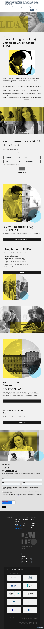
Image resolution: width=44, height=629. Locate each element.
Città (7, 161)
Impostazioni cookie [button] (27, 9)
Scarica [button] (21, 272)
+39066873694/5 (18, 525)
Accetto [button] (32, 9)
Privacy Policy (11, 617)
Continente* (8, 157)
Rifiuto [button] (37, 9)
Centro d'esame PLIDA (29, 161)
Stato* (26, 157)
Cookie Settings (40, 627)
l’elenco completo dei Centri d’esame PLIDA (22, 152)
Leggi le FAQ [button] (21, 422)
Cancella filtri (21, 172)
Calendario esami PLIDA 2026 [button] (21, 239)
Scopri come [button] (21, 401)
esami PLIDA (6, 78)
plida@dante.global (19, 528)
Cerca (21, 169)
